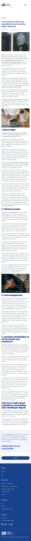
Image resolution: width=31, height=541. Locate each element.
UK (5, 85)
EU (11, 85)
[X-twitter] (8, 524)
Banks (2, 503)
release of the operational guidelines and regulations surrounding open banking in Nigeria (15, 60)
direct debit (15, 134)
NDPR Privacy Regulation (7, 483)
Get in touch (4, 518)
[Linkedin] (2, 524)
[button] (25, 5)
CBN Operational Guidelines (7, 489)
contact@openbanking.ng (10, 424)
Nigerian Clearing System (10, 136)
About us (3, 471)
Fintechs (3, 506)
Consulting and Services (7, 509)
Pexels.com (18, 125)
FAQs (2, 474)
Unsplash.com (19, 291)
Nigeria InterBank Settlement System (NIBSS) (15, 133)
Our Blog (3, 494)
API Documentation (6, 491)
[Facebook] (5, 524)
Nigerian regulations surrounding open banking (16, 99)
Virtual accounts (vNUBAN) (8, 212)
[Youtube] (11, 524)
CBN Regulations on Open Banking (9, 486)
